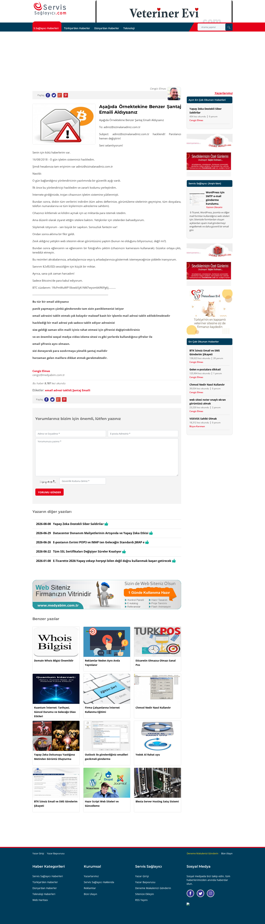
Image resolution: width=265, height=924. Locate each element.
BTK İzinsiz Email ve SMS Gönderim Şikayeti (204, 352)
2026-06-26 (43, 542)
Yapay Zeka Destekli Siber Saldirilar (205, 110)
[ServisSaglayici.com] (50, 9)
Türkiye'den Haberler (77, 28)
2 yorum (216, 407)
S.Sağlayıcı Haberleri (46, 28)
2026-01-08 (43, 561)
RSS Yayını (141, 900)
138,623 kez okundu (199, 358)
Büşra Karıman (197, 426)
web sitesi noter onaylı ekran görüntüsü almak (207, 401)
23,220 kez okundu (199, 407)
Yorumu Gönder (49, 492)
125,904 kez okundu (199, 373)
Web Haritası (40, 900)
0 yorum (213, 116)
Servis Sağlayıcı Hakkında (99, 882)
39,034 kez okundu (199, 389)
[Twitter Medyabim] (200, 893)
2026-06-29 (43, 533)
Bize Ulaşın (227, 853)
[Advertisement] (132, 58)
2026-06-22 (43, 551)
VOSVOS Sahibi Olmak (203, 418)
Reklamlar (90, 888)
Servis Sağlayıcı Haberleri (47, 876)
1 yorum (217, 373)
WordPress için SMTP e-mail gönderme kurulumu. (215, 198)
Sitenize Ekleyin (144, 894)
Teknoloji (129, 28)
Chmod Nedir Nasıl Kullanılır (207, 384)
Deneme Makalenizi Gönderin (202, 853)
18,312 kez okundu (199, 423)
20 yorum (218, 358)
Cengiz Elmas (41, 371)
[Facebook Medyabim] (190, 893)
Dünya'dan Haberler (106, 28)
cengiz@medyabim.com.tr (48, 375)
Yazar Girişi (38, 853)
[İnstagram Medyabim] (210, 893)
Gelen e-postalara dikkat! (205, 369)
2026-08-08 (43, 524)
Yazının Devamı (214, 207)
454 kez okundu (197, 116)
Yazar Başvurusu (56, 853)
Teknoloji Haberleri (43, 894)
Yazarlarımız (223, 93)
